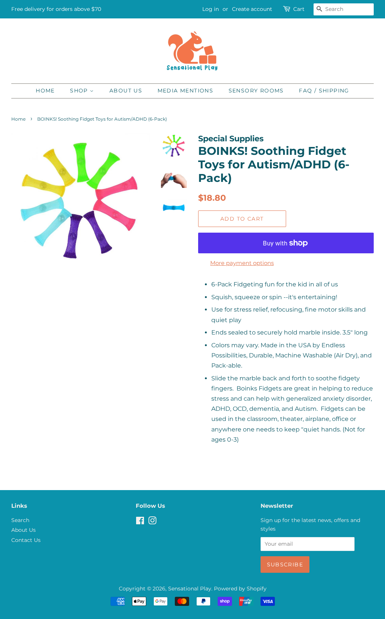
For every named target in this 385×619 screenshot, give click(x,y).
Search (20, 520)
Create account (252, 9)
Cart (299, 9)
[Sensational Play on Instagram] (152, 522)
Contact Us (26, 540)
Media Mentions (186, 90)
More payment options (242, 262)
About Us (125, 90)
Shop (80, 90)
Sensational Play (189, 589)
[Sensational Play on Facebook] (140, 522)
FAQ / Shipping (324, 90)
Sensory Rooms (256, 90)
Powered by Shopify (240, 589)
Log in (210, 9)
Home (45, 90)
